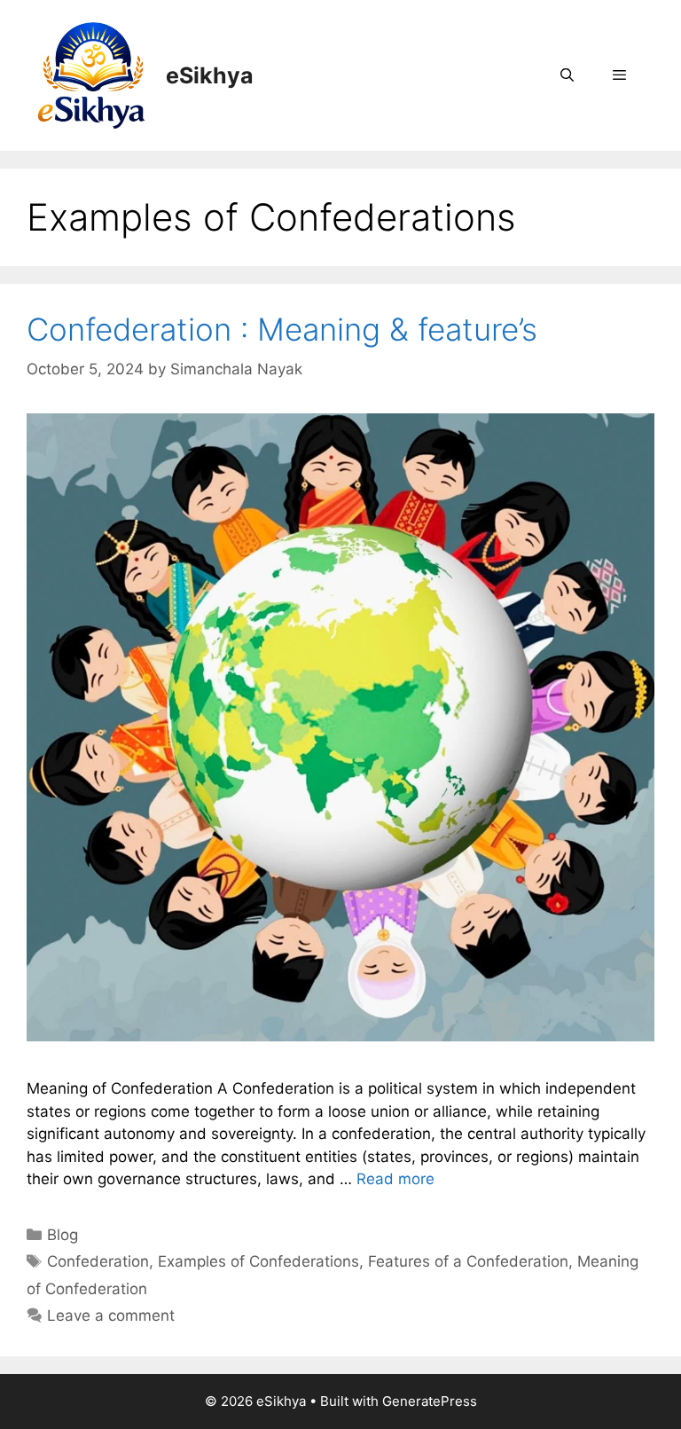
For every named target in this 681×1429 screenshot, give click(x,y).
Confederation (98, 1261)
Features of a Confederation (468, 1261)
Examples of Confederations (258, 1261)
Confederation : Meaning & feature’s (282, 329)
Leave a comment (111, 1315)
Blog (62, 1235)
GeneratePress (429, 1401)
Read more (395, 1179)
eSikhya (210, 75)
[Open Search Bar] (566, 75)
